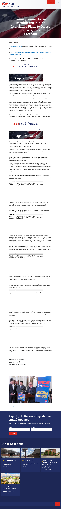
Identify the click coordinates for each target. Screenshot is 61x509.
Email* (10, 427)
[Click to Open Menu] (58, 2)
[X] (13, 406)
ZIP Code (33, 427)
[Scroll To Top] (57, 504)
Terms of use (19, 503)
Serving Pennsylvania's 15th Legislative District (10, 4)
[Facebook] (15, 406)
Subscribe (51, 2)
